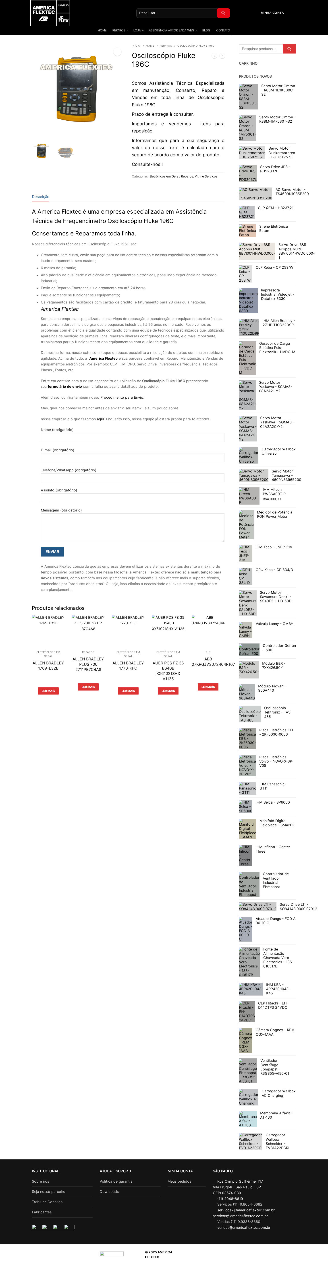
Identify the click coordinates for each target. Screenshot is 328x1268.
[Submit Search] (223, 13)
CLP (208, 652)
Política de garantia (116, 1181)
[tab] (40, 197)
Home (150, 45)
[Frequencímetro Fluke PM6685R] (214, 56)
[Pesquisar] (289, 49)
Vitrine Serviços (206, 176)
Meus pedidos (179, 1181)
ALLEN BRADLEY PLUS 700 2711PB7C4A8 (88, 664)
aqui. (101, 419)
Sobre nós (40, 1181)
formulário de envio (65, 386)
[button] (117, 52)
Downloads (109, 1191)
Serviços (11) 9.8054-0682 (239, 1204)
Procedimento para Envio (121, 397)
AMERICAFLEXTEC (248, 1257)
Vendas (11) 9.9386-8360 (238, 1221)
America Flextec (103, 358)
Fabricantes (42, 1212)
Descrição (40, 196)
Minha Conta (272, 12)
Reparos (166, 45)
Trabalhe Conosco (47, 1202)
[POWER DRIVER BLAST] (222, 56)
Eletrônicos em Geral (164, 176)
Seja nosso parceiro (48, 1191)
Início (136, 45)
